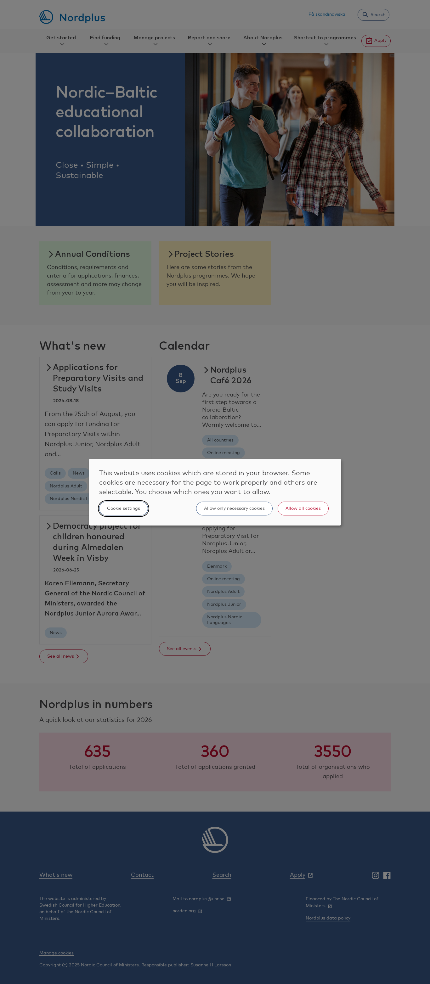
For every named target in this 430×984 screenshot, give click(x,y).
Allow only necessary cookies (234, 508)
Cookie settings (123, 508)
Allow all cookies (303, 508)
